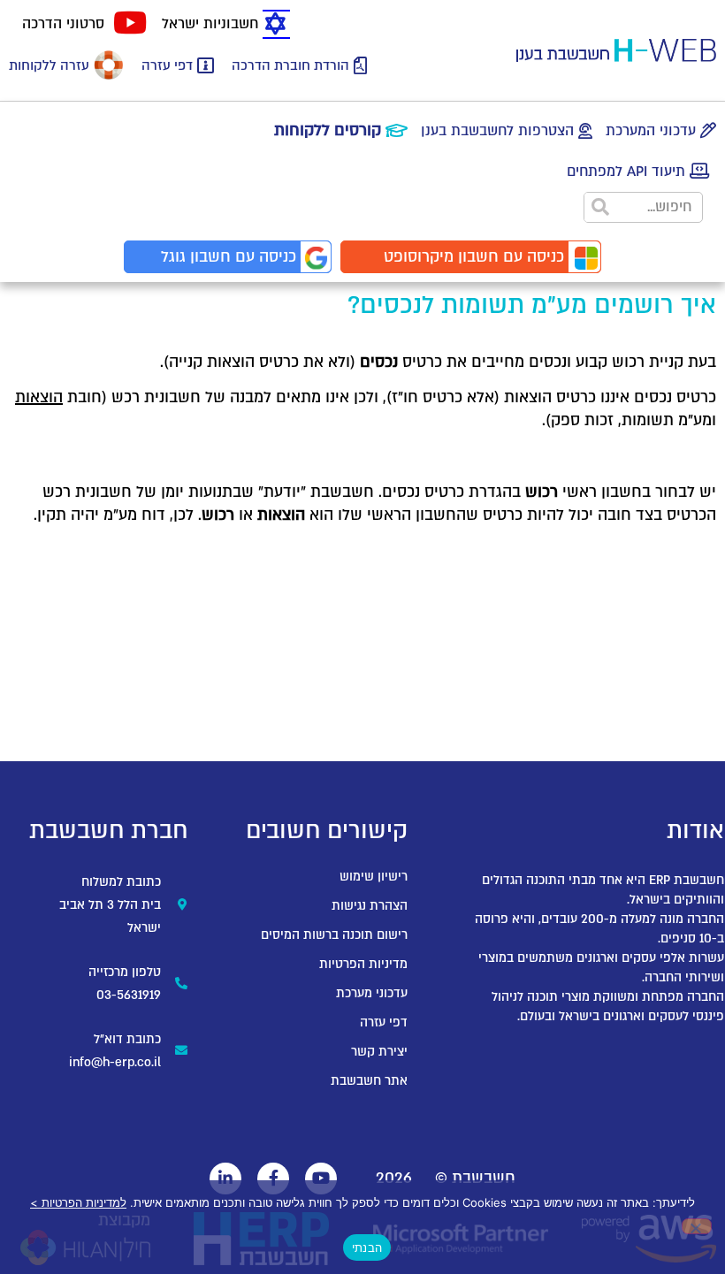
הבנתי (367, 1247)
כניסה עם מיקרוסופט (474, 257)
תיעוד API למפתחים (626, 171)
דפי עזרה (167, 65)
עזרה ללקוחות (49, 65)
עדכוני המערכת (651, 131)
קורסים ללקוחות (327, 130)
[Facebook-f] (273, 1178)
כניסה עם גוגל (228, 257)
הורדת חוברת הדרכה (290, 65)
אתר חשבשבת (369, 1080)
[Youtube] (321, 1178)
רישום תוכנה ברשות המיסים (334, 935)
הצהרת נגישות (370, 905)
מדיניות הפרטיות (363, 964)
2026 (394, 1178)
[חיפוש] (599, 207)
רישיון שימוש (374, 876)
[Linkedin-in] (225, 1178)
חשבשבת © (475, 1178)
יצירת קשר (379, 1051)
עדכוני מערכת (372, 993)
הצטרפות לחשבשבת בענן (497, 131)
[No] (697, 1226)
